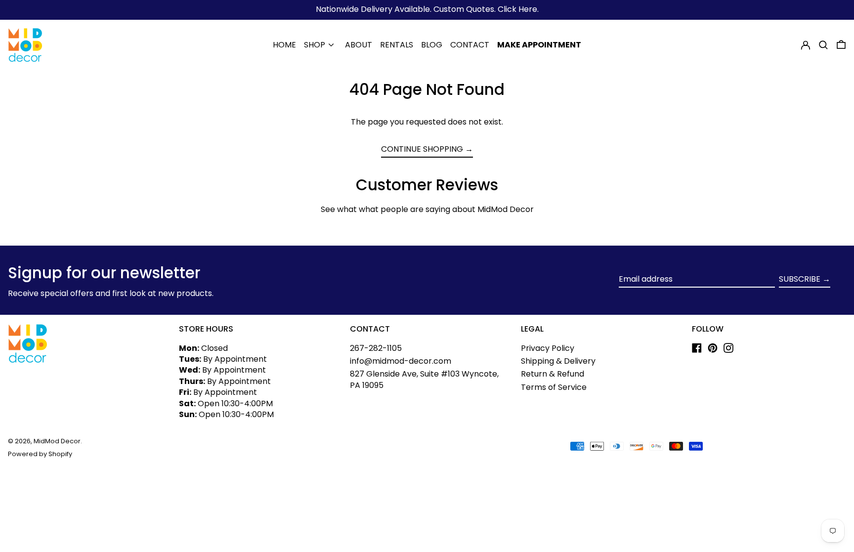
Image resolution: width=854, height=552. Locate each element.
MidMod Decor (57, 441)
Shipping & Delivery (558, 361)
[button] (823, 45)
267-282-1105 (376, 348)
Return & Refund (552, 374)
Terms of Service (554, 387)
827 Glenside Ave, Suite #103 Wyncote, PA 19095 (424, 379)
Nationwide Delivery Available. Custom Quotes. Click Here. (427, 9)
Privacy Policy (547, 348)
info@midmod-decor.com (400, 361)
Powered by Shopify (40, 454)
